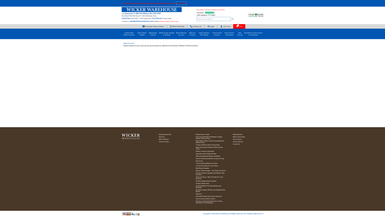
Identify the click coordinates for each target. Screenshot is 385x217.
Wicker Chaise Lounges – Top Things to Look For (211, 170)
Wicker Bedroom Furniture (181, 34)
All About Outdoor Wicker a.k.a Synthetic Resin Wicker (210, 190)
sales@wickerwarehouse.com (141, 21)
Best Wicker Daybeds (202, 168)
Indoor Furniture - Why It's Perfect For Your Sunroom (209, 177)
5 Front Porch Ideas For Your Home (207, 166)
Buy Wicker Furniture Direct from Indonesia (253, 34)
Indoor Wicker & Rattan (142, 34)
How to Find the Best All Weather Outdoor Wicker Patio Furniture (209, 137)
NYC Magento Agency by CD (253, 213)
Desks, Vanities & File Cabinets (204, 34)
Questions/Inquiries (165, 134)
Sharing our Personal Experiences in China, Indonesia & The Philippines (209, 202)
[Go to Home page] (152, 9)
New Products (240, 34)
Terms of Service (238, 141)
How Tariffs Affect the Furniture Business (209, 196)
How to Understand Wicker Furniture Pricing (210, 158)
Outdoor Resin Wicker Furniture (129, 34)
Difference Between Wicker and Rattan (208, 156)
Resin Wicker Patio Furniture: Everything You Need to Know (210, 141)
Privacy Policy (237, 139)
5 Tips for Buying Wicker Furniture (207, 163)
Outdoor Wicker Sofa (202, 183)
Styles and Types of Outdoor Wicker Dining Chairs (209, 148)
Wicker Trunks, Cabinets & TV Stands (166, 34)
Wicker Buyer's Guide (202, 134)
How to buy (199, 161)
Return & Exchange (239, 137)
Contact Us (236, 144)
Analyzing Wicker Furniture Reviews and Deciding (208, 186)
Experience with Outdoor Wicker (206, 154)
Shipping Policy (237, 134)
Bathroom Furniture (192, 34)
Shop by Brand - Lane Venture (230, 34)
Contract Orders (164, 141)
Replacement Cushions (153, 34)
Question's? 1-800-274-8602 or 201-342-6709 (143, 13)
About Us (162, 137)
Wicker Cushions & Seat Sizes (205, 151)
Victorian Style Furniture (217, 34)
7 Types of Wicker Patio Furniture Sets (208, 145)
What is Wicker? (164, 139)
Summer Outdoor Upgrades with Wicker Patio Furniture (210, 173)
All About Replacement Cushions (206, 181)
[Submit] (233, 19)
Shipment (199, 194)
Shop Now (181, 3)
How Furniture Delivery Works (205, 199)
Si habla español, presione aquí (168, 21)
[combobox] (215, 19)
